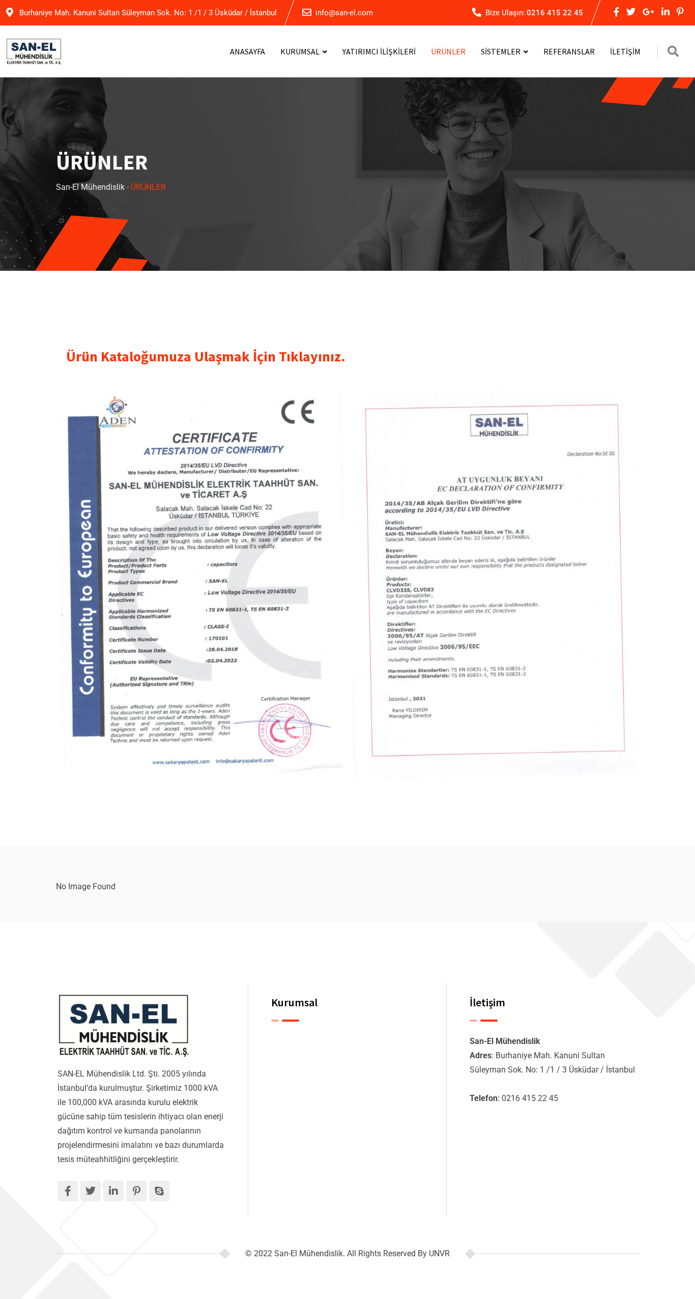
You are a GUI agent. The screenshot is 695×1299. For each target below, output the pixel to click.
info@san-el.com (344, 12)
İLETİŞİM (625, 51)
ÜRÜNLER (448, 51)
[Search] (673, 51)
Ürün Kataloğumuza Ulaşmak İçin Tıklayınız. (205, 356)
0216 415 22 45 (555, 12)
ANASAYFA (247, 51)
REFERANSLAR (569, 51)
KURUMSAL (300, 51)
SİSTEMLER (500, 51)
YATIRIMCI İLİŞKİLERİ (379, 51)
